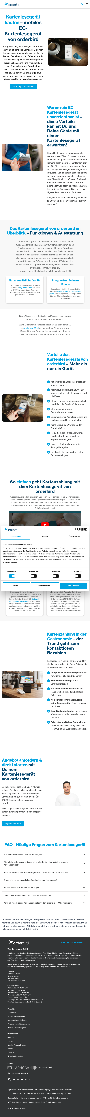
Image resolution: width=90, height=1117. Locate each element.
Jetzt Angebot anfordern (23, 86)
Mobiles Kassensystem (16, 1016)
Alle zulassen (73, 586)
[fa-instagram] (18, 1079)
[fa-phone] (82, 4)
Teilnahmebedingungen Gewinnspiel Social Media (53, 1090)
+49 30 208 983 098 (71, 942)
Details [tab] (45, 536)
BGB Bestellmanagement (17, 1102)
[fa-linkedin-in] (25, 1079)
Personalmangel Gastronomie (19, 1024)
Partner (10, 1041)
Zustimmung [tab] (15, 536)
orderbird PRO (63, 271)
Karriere (11, 1052)
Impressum (12, 1090)
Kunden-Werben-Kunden (17, 1045)
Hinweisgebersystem (15, 1056)
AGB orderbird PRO (25, 1090)
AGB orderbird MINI (15, 1094)
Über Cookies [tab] (74, 536)
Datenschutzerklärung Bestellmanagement (45, 1102)
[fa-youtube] (22, 1079)
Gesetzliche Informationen (34, 1094)
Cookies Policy (13, 1098)
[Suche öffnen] (9, 1079)
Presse (10, 1049)
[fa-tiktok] (29, 1079)
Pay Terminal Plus (25, 288)
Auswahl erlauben (45, 586)
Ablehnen (17, 586)
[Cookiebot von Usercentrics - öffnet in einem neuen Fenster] (77, 529)
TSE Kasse (12, 1013)
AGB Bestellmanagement (58, 1098)
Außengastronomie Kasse (17, 1020)
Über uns (11, 1037)
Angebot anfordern (12, 823)
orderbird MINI (31, 328)
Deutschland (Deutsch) (19, 1073)
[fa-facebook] (14, 1079)
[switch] (34, 576)
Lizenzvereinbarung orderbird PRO (34, 1098)
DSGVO (68, 1094)
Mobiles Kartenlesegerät (17, 1028)
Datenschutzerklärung (54, 1094)
